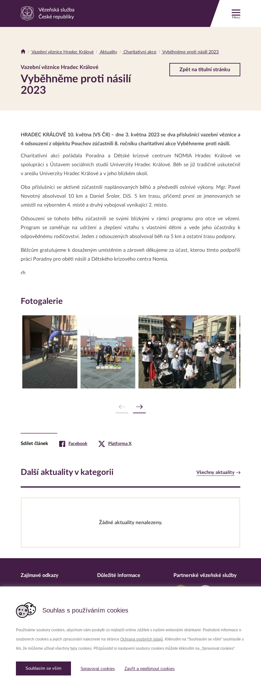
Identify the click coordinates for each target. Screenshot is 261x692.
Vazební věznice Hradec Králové (62, 52)
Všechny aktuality (215, 472)
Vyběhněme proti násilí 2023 (190, 52)
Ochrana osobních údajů (141, 639)
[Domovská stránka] (23, 52)
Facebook (77, 444)
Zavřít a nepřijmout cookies (149, 668)
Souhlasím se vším (43, 668)
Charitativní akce (139, 52)
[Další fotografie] (139, 407)
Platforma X (119, 444)
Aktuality (108, 52)
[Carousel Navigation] (130, 407)
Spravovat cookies (98, 668)
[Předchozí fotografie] (122, 407)
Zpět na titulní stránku (205, 69)
